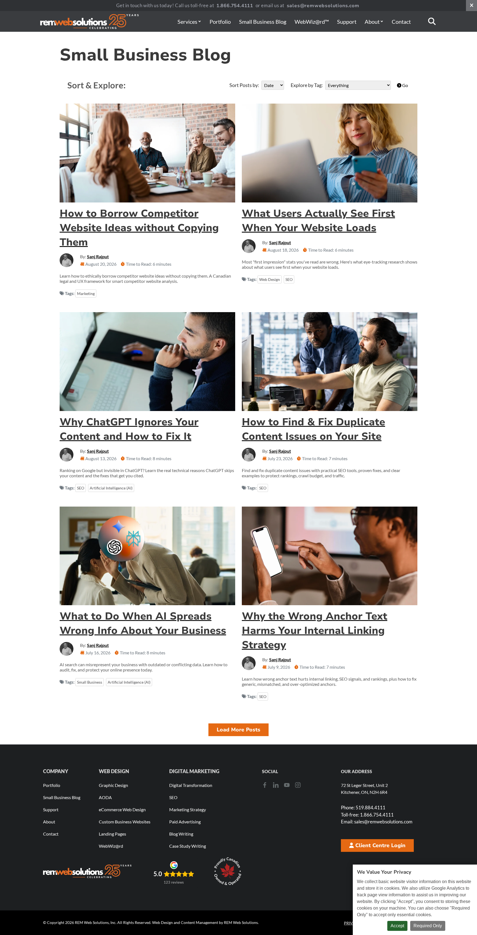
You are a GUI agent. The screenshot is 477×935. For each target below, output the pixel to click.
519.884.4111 (363, 807)
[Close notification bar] (471, 5)
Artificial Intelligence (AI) (111, 488)
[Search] (431, 21)
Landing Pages (112, 833)
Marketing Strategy (187, 809)
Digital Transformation (190, 785)
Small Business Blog (262, 21)
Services (187, 21)
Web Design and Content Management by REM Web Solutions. (205, 922)
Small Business (89, 682)
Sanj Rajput (98, 256)
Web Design (269, 279)
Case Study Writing (187, 846)
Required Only (428, 925)
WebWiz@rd (111, 846)
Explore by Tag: (307, 85)
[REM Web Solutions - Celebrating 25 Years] (87, 871)
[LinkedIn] (276, 785)
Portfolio (220, 21)
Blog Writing (181, 833)
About (372, 21)
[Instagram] (298, 785)
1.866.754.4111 (234, 5)
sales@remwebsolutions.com (323, 5)
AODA (105, 797)
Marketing (86, 293)
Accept (397, 925)
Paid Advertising (185, 821)
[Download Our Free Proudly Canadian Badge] (227, 871)
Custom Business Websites (124, 821)
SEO (289, 279)
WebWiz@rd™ (312, 21)
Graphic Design (113, 785)
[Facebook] (264, 785)
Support (346, 21)
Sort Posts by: (244, 85)
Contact (401, 21)
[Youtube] (287, 785)
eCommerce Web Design (122, 809)
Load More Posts (238, 729)
